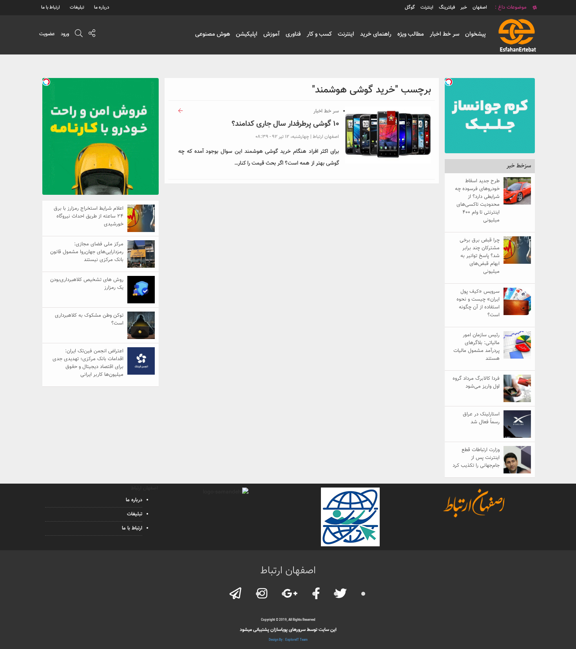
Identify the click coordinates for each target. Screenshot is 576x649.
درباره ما (101, 7)
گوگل (410, 7)
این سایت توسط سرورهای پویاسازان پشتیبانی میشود (288, 629)
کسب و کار (319, 34)
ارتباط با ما (50, 7)
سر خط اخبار (444, 34)
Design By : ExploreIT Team (288, 640)
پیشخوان (475, 34)
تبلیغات (77, 7)
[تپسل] (449, 82)
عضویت (47, 34)
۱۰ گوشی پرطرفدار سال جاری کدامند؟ (285, 124)
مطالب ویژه (410, 34)
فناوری (293, 34)
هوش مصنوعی (212, 34)
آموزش (271, 34)
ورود (65, 34)
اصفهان (480, 7)
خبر (463, 7)
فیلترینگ (447, 7)
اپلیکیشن (246, 34)
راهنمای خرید (375, 34)
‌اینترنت (426, 7)
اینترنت (346, 34)
